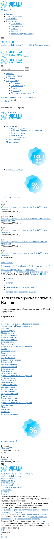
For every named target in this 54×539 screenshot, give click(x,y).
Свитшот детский (18, 137)
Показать (5, 328)
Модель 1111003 (8, 221)
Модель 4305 (6, 448)
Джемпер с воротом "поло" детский (26, 131)
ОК (2, 530)
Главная (9, 278)
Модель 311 (6, 244)
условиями (40, 521)
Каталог (26, 56)
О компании (11, 19)
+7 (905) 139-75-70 (25, 474)
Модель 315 (6, 232)
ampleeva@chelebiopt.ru (11, 45)
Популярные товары (14, 169)
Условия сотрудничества (22, 34)
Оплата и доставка (14, 16)
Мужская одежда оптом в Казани (20, 287)
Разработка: (35, 274)
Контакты (10, 14)
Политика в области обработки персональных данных (24, 272)
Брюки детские (17, 135)
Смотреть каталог (8, 112)
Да (2, 537)
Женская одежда (13, 140)
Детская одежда (12, 126)
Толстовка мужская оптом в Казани (21, 292)
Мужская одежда (13, 142)
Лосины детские (18, 133)
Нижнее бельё (7, 485)
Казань (7, 10)
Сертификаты (17, 26)
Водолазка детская (19, 128)
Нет (5, 537)
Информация (12, 21)
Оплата (14, 29)
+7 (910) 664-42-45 (29, 45)
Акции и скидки (13, 197)
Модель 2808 (6, 255)
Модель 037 (6, 209)
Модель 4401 (6, 459)
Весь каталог (7, 262)
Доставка (15, 31)
